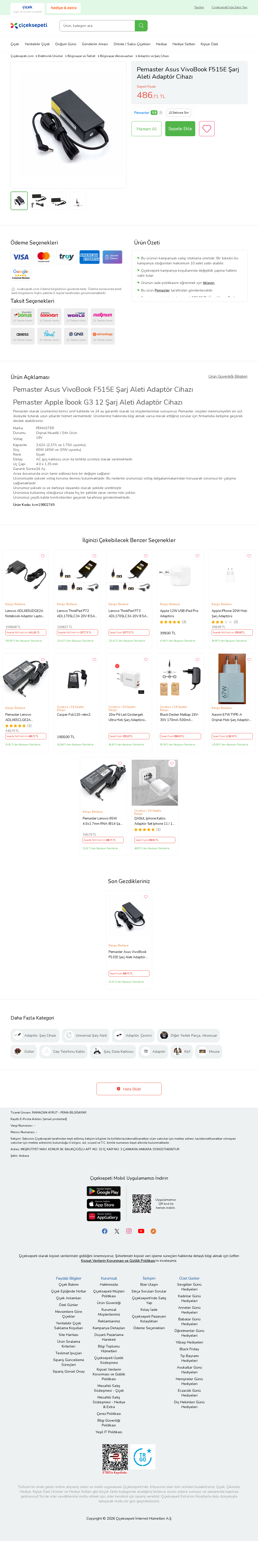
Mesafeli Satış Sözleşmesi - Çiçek (109, 1388)
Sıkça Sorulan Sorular (149, 1291)
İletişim (149, 1278)
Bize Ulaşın (149, 1284)
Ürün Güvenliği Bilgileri (227, 376)
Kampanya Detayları (109, 1328)
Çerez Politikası (109, 1413)
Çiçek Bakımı (69, 1284)
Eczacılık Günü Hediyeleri (189, 1393)
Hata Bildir (131, 1089)
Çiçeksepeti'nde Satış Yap (229, 7)
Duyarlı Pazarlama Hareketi (108, 1337)
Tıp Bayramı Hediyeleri (189, 1358)
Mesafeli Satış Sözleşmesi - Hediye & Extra (109, 1402)
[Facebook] (104, 1230)
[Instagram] (129, 1230)
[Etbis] (115, 1459)
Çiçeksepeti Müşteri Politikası (108, 1293)
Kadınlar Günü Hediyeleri (189, 1298)
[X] (116, 1230)
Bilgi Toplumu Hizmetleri (109, 1349)
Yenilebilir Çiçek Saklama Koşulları (68, 1325)
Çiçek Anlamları (68, 1298)
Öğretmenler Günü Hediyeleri (189, 1333)
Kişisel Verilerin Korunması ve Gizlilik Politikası (109, 1374)
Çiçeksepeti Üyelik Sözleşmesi (108, 1360)
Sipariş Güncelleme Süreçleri (68, 1362)
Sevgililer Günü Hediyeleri (189, 1287)
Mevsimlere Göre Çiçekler (68, 1314)
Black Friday (189, 1349)
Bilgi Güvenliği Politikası (109, 1423)
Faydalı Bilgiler (68, 1278)
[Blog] (153, 1230)
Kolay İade (149, 1309)
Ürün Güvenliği (109, 1303)
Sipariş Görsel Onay (69, 1371)
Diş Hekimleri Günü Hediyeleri (189, 1404)
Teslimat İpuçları (68, 1353)
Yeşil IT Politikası (108, 1432)
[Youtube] (141, 1230)
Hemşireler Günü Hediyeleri (189, 1381)
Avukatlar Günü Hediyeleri (189, 1370)
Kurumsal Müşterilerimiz (109, 1312)
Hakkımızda (109, 1284)
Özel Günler (68, 1305)
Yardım (199, 7)
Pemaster (141, 112)
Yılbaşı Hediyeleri (189, 1342)
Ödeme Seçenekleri (149, 1328)
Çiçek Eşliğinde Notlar (68, 1291)
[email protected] (55, 1119)
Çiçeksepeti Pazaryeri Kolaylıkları (149, 1319)
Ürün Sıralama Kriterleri (68, 1344)
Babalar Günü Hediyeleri (189, 1321)
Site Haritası (68, 1334)
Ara (141, 25)
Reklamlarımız (109, 1321)
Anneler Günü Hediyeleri (189, 1310)
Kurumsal (109, 1278)
